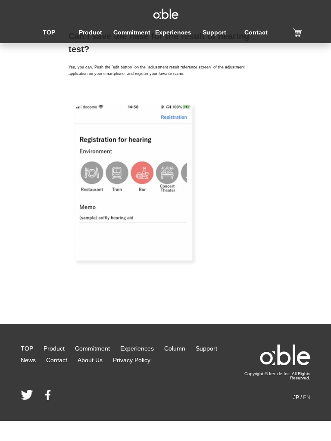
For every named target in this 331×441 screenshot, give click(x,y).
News (28, 360)
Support (214, 32)
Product (90, 32)
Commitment (131, 32)
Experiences (173, 32)
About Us (90, 360)
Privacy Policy (131, 360)
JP (296, 397)
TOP (49, 32)
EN (306, 397)
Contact (256, 32)
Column (174, 348)
